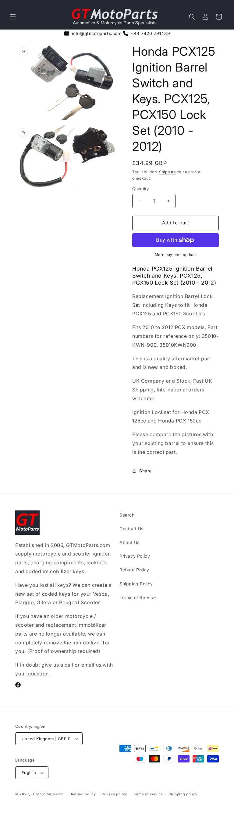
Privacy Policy (134, 556)
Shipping (167, 172)
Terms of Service (137, 597)
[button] (13, 16)
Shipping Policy (136, 583)
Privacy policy (114, 794)
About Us (129, 542)
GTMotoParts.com (47, 794)
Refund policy (83, 794)
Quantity (140, 188)
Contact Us (131, 528)
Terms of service (148, 794)
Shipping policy (183, 794)
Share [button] (145, 470)
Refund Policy (134, 569)
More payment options (176, 254)
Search (127, 514)
